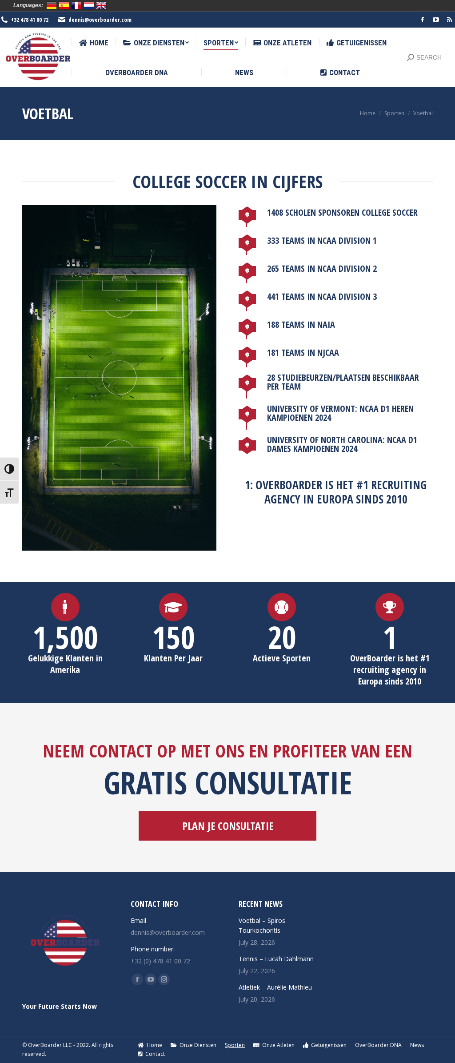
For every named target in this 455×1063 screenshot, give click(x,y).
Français (76, 5)
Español (64, 5)
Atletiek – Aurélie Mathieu (275, 987)
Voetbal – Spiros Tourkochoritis (262, 925)
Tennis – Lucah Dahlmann (276, 958)
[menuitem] (93, 42)
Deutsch (51, 5)
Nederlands (89, 5)
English (101, 5)
